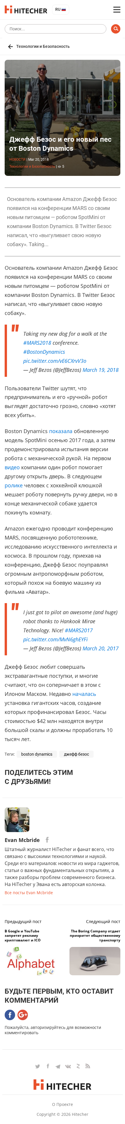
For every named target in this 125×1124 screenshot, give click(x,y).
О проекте (62, 1104)
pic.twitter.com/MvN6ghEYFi (55, 639)
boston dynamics (36, 754)
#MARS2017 (79, 630)
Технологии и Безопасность (43, 46)
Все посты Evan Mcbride (29, 892)
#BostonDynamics (44, 351)
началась (84, 693)
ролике (14, 485)
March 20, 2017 (101, 648)
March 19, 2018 (101, 369)
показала (60, 431)
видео (12, 467)
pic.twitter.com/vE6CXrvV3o (54, 360)
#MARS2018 (37, 342)
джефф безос (76, 754)
